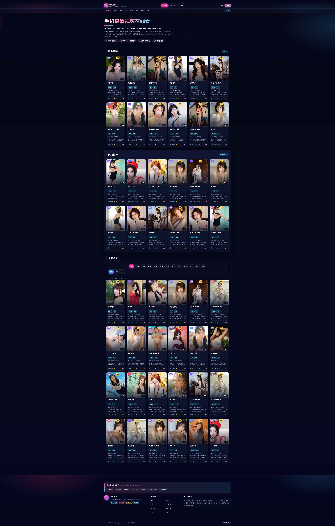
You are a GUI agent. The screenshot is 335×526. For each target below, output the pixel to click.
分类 (167, 500)
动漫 (126, 11)
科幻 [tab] (185, 266)
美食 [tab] (167, 266)
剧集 (115, 11)
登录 (222, 5)
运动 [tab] (203, 266)
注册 (228, 5)
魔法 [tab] (191, 266)
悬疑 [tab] (161, 266)
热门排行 (152, 508)
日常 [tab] (155, 266)
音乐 (137, 11)
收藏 (151, 504)
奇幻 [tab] (197, 266)
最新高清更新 (162, 489)
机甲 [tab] (149, 266)
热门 (142, 11)
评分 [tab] (122, 272)
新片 (148, 11)
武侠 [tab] (179, 266)
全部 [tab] (132, 266)
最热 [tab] (117, 272)
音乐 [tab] (173, 266)
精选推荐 (168, 504)
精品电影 (118, 489)
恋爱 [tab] (137, 266)
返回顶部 (225, 523)
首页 (151, 500)
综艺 (131, 11)
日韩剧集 (110, 489)
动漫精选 (126, 489)
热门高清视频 (152, 489)
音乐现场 (143, 489)
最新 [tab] (111, 272)
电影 (121, 11)
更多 (224, 51)
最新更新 (168, 508)
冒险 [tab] (143, 266)
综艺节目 (135, 489)
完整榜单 (222, 155)
